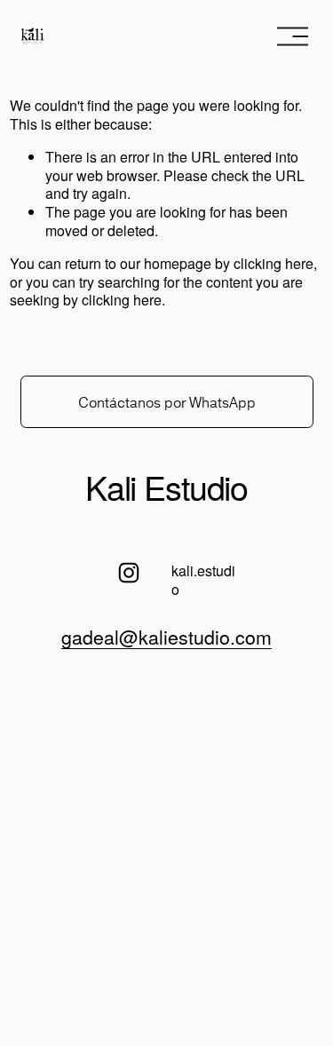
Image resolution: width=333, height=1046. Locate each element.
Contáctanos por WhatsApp (167, 402)
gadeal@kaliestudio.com (166, 636)
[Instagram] (128, 572)
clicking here (273, 263)
